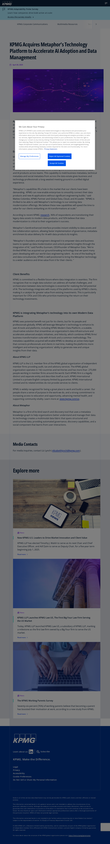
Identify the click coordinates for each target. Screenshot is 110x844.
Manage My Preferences (29, 156)
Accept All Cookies (57, 163)
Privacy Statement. (50, 149)
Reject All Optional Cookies (59, 156)
